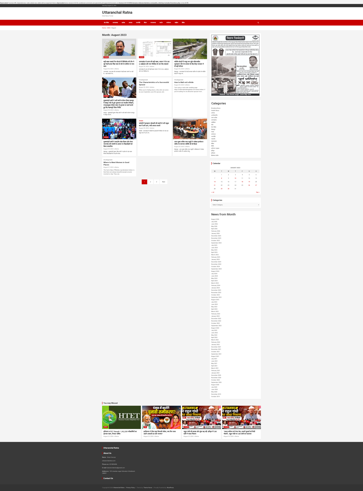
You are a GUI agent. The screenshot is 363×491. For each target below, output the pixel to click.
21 (214, 185)
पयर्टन (161, 22)
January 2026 (215, 233)
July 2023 (214, 302)
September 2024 (216, 269)
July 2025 (214, 245)
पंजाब (212, 132)
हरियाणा (213, 153)
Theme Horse (147, 487)
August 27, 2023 (108, 167)
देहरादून (213, 129)
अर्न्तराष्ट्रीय (214, 115)
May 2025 (214, 250)
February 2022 (215, 342)
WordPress (170, 487)
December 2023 (216, 290)
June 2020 (214, 389)
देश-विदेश (106, 22)
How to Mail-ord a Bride (184, 82)
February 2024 (215, 285)
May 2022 (214, 335)
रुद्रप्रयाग (214, 141)
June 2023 (214, 304)
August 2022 (215, 328)
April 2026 (214, 229)
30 (228, 189)
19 (249, 182)
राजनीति (138, 22)
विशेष (212, 146)
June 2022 (214, 333)
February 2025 (215, 257)
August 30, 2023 (108, 69)
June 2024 (214, 276)
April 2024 (214, 281)
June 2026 (214, 224)
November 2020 (216, 377)
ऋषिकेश (213, 122)
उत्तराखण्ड (115, 22)
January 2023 (215, 316)
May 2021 (214, 363)
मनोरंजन (168, 22)
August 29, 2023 (144, 87)
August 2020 (215, 385)
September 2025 (216, 243)
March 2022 (215, 340)
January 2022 (215, 344)
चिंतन (145, 22)
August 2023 (215, 299)
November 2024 (216, 264)
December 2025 (216, 236)
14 (214, 182)
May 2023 (214, 307)
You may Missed (110, 403)
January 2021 (215, 373)
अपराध (130, 22)
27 (256, 185)
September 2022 (216, 325)
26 (249, 185)
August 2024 (215, 271)
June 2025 (214, 247)
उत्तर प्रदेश (214, 117)
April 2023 (214, 309)
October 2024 (215, 266)
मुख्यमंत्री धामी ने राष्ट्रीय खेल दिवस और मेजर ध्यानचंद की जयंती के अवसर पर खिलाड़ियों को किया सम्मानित (118, 144)
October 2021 (215, 351)
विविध (183, 22)
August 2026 (215, 219)
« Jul (212, 192)
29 (221, 189)
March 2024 (215, 283)
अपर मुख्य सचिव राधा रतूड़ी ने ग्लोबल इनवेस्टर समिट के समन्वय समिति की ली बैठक (188, 143)
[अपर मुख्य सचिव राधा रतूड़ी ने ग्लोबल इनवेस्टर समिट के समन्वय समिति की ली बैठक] (190, 129)
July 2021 (214, 359)
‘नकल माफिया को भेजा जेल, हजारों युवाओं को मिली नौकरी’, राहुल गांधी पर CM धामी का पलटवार (239, 432)
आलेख (123, 22)
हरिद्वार (212, 151)
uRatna (116, 69)
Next (163, 182)
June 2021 (214, 361)
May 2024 (214, 278)
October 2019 (215, 396)
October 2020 (215, 380)
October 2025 (215, 240)
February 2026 (215, 231)
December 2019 (216, 394)
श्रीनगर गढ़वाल (215, 148)
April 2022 (214, 337)
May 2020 (214, 392)
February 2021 (215, 370)
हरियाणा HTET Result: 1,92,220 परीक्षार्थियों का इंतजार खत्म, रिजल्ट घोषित (120, 432)
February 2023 (215, 314)
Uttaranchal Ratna (117, 12)
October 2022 (215, 323)
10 (235, 178)
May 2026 (214, 226)
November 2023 (216, 292)
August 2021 (215, 356)
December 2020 (216, 375)
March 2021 (215, 368)
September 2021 (216, 354)
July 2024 (214, 273)
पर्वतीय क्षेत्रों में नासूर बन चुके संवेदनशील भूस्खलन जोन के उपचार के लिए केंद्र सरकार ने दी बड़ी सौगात (189, 64)
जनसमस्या (153, 22)
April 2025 (214, 252)
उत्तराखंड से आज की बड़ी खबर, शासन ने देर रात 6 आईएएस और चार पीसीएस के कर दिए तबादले (154, 63)
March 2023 (215, 311)
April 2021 (214, 366)
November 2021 (216, 349)
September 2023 (216, 297)
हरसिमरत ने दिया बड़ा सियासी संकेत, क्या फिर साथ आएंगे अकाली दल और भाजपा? (160, 432)
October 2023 (215, 295)
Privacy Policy (130, 487)
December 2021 (216, 347)
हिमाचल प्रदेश (214, 155)
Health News (215, 110)
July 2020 (214, 387)
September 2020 (216, 382)
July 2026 (214, 221)
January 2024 (215, 288)
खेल (212, 125)
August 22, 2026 (108, 436)
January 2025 (215, 259)
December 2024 (216, 262)
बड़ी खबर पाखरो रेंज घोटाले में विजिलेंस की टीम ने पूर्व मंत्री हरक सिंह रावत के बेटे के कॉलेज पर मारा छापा (119, 64)
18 (242, 182)
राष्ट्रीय (213, 139)
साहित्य (176, 22)
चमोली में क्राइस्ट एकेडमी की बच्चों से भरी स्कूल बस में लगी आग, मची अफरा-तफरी (154, 124)
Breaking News (215, 108)
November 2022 (216, 321)
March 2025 (215, 255)
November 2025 (216, 238)
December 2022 (216, 318)
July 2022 (214, 330)
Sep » (257, 192)
